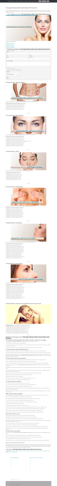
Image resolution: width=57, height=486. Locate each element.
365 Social (17, 484)
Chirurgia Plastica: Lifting (9, 44)
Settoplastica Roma (14, 467)
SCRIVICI (28, 113)
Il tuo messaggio (9, 60)
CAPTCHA (8, 71)
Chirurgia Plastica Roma (27, 450)
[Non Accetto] (55, 1)
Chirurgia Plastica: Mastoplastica (10, 45)
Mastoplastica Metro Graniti (35, 460)
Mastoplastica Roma (46, 450)
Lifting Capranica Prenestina (35, 472)
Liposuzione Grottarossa (34, 469)
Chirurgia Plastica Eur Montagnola (36, 466)
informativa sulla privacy (13, 68)
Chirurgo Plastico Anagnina (35, 470)
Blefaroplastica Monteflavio (35, 467)
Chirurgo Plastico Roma (35, 450)
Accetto (40, 1)
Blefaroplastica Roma (21, 450)
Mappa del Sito (13, 479)
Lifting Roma (41, 450)
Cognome (30, 55)
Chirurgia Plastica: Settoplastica (10, 47)
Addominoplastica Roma (13, 450)
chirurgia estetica (44, 446)
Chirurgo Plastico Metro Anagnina (35, 463)
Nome (7, 55)
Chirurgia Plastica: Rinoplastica (10, 46)
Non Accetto (44, 1)
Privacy (18, 479)
